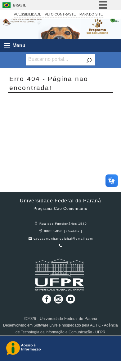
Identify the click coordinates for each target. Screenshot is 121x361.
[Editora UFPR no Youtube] (70, 301)
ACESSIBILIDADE (27, 14)
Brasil (19, 5)
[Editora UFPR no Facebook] (45, 301)
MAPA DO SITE (91, 14)
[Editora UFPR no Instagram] (59, 301)
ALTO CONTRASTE (60, 14)
